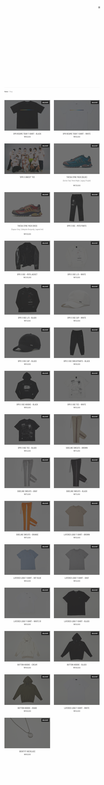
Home (6, 91)
